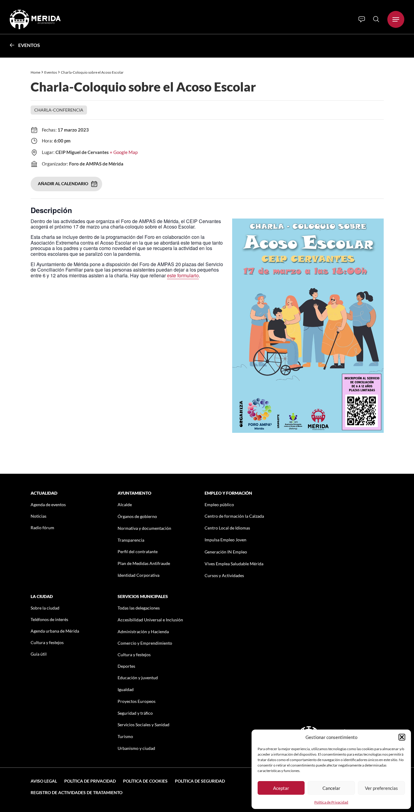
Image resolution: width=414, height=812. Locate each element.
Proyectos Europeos (136, 701)
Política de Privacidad (331, 802)
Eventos (29, 45)
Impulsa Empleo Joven (225, 539)
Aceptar (281, 788)
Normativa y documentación (144, 528)
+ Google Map (124, 152)
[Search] (376, 19)
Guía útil (39, 654)
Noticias (38, 516)
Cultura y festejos (47, 642)
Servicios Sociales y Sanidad (143, 724)
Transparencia (131, 540)
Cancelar (331, 788)
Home (35, 72)
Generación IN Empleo (226, 551)
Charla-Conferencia (58, 109)
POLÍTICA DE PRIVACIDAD (90, 781)
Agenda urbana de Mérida (55, 630)
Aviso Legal (44, 781)
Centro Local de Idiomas (227, 527)
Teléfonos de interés (49, 619)
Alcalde (125, 504)
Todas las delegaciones (139, 607)
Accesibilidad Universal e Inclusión (150, 619)
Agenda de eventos (48, 504)
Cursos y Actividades (224, 575)
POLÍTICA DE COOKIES (145, 781)
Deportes (126, 666)
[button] (402, 737)
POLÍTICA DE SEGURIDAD (200, 781)
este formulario (183, 275)
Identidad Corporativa (138, 575)
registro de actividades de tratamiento (76, 792)
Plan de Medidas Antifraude (144, 563)
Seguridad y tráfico (135, 713)
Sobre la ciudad (45, 607)
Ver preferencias (381, 788)
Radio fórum (42, 527)
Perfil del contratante (138, 551)
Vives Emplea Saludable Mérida (234, 563)
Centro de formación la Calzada (234, 516)
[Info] (362, 19)
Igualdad (126, 689)
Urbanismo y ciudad (136, 748)
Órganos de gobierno (137, 516)
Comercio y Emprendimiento (145, 643)
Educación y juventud (138, 677)
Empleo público (219, 504)
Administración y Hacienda (143, 631)
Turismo (125, 736)
